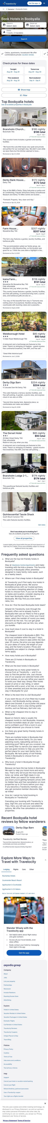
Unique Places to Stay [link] (11, 1036)
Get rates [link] (41, 525)
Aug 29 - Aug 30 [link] (35, 72)
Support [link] (6, 1077)
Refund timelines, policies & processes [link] (16, 1089)
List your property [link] (9, 981)
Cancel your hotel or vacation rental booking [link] (18, 1081)
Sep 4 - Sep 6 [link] (34, 80)
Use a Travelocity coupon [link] (12, 1092)
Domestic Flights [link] (9, 1021)
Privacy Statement (10, 1120)
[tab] (6, 869)
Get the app (24, 953)
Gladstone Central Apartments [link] (23, 565)
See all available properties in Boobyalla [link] (16, 105)
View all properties (24, 538)
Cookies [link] (6, 1053)
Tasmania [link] (11, 9)
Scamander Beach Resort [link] (12, 880)
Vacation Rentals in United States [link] (14, 1013)
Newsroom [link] (7, 989)
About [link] (6, 974)
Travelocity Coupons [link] (10, 1032)
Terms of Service (24, 1120)
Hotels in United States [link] (11, 1009)
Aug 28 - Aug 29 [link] (13, 72)
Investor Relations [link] (9, 992)
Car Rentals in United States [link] (13, 1024)
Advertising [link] (7, 1000)
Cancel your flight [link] (9, 1085)
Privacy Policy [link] (8, 1049)
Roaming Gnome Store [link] (11, 996)
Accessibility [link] (8, 1064)
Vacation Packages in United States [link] (15, 1017)
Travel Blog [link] (7, 1039)
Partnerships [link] (8, 985)
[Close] (45, 1103)
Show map (25, 90)
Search (24, 39)
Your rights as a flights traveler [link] (13, 1096)
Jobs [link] (5, 977)
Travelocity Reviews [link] (10, 1028)
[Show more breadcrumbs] (3, 9)
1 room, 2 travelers (15, 33)
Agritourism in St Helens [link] (11, 889)
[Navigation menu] (44, 3)
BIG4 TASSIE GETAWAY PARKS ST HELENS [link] (18, 894)
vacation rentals (28, 55)
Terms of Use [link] (8, 1056)
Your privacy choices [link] (10, 1068)
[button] (24, 860)
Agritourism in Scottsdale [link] (11, 885)
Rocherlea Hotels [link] (8, 876)
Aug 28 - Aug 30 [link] (13, 80)
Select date (12, 26)
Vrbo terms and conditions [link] (12, 1060)
